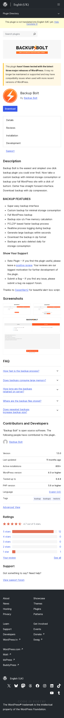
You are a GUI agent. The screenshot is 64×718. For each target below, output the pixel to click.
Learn (6, 623)
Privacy (7, 614)
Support (10, 150)
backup (37, 499)
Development (13, 143)
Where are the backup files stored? (22, 401)
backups (47, 499)
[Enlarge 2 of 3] (57, 307)
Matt (7, 654)
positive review (24, 265)
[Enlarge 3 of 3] (57, 321)
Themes (37, 603)
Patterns (38, 614)
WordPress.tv (12, 639)
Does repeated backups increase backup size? (16, 411)
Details (10, 120)
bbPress (9, 659)
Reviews (10, 127)
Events (37, 629)
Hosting (7, 608)
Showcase (39, 598)
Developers (9, 634)
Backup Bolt (30, 97)
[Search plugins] (35, 34)
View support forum (13, 579)
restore (56, 499)
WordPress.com (13, 649)
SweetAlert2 (21, 289)
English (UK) (17, 678)
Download (10, 108)
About (6, 598)
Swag (38, 639)
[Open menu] (59, 4)
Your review (9, 557)
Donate (39, 634)
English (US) (55, 492)
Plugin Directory (11, 13)
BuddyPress (11, 665)
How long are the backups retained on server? (17, 390)
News (6, 603)
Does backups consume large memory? (24, 380)
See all (57, 557)
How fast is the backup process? (21, 371)
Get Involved (40, 623)
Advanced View (11, 507)
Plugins (37, 608)
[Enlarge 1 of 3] (26, 307)
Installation (12, 135)
